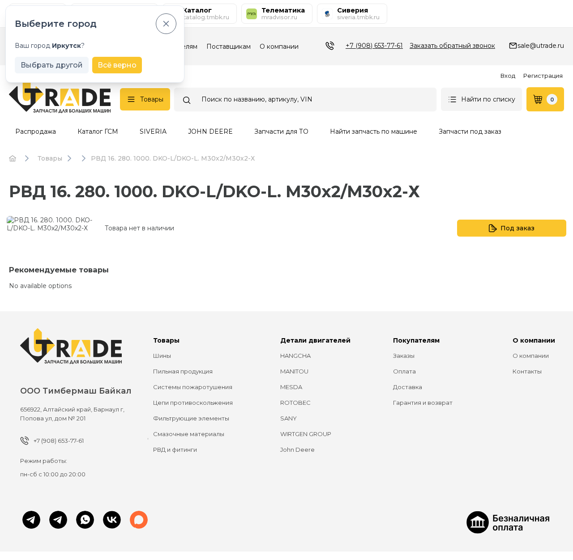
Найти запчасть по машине (373, 131)
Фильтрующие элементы (191, 418)
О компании (279, 46)
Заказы (404, 355)
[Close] (166, 24)
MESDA (291, 386)
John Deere (297, 449)
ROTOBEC (295, 402)
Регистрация (543, 75)
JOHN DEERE (210, 131)
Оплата (404, 371)
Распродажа (35, 131)
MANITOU (294, 371)
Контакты (527, 371)
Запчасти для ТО (281, 131)
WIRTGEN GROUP (305, 433)
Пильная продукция (183, 371)
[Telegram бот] (58, 520)
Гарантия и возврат (423, 402)
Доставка (407, 386)
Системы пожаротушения (192, 386)
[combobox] (305, 99)
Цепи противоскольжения (193, 402)
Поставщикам (228, 46)
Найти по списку (488, 99)
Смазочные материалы (188, 433)
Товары (151, 99)
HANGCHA (295, 355)
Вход (507, 75)
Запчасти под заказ (470, 131)
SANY (288, 418)
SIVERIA (153, 131)
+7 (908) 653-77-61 (374, 46)
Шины (162, 355)
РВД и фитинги (175, 449)
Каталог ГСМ (97, 131)
